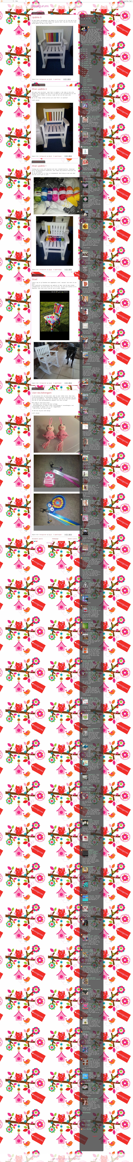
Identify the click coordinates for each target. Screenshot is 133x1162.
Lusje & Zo (86, 713)
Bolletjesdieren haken (94, 159)
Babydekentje (91, 774)
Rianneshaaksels (87, 280)
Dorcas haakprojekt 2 (94, 197)
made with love (87, 102)
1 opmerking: (57, 79)
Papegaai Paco (92, 455)
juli (85, 69)
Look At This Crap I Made (90, 1098)
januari (86, 91)
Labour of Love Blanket (94, 309)
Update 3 (36, 17)
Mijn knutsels (87, 581)
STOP (84, 967)
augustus (86, 67)
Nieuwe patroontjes (93, 1019)
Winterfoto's (91, 394)
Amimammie (85, 514)
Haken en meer (87, 880)
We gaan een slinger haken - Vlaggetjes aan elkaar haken (94, 381)
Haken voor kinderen (88, 422)
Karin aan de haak (88, 622)
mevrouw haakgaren (88, 336)
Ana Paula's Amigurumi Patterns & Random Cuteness (91, 950)
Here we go (85, 687)
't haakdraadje (87, 1046)
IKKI (89, 1060)
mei (85, 73)
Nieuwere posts (37, 539)
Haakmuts (85, 131)
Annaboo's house (87, 308)
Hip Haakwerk (86, 595)
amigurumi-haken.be (88, 1072)
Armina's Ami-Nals (88, 569)
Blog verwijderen (87, 368)
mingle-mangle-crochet (89, 351)
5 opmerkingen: (58, 383)
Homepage (55, 539)
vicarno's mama (87, 237)
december (86, 59)
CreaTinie (85, 605)
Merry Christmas (92, 623)
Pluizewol (85, 484)
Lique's (85, 743)
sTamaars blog (87, 686)
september (87, 65)
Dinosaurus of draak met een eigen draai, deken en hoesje (93, 746)
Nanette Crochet (87, 209)
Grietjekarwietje (87, 181)
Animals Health (87, 788)
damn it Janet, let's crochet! (91, 116)
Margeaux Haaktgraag (88, 661)
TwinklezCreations (88, 966)
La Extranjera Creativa (89, 1083)
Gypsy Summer (91, 485)
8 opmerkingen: (58, 156)
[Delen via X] (67, 79)
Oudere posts (72, 539)
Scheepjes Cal (86, 559)
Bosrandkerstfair (93, 634)
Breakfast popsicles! (94, 1099)
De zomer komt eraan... (94, 760)
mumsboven (85, 646)
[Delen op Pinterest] (70, 79)
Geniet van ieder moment (90, 632)
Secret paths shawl (93, 183)
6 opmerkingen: (58, 269)
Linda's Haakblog (87, 1120)
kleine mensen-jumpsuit (94, 979)
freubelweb (86, 905)
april (85, 75)
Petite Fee (86, 1002)
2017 (84, 49)
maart (85, 87)
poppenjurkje (91, 296)
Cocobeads (85, 407)
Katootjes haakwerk (88, 850)
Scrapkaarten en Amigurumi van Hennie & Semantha (91, 729)
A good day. (91, 881)
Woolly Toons (86, 1125)
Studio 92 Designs (88, 322)
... (83, 1116)
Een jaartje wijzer (93, 103)
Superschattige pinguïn (94, 867)
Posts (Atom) (59, 542)
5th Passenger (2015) (88, 662)
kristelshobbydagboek (89, 866)
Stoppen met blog (93, 582)
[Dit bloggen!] (65, 79)
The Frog (90, 149)
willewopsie (86, 1031)
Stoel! (34, 279)
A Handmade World (87, 1017)
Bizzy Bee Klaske (87, 266)
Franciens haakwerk (88, 195)
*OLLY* (84, 759)
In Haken (85, 222)
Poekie (84, 919)
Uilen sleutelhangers (41, 392)
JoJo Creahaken (87, 988)
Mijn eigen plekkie (88, 543)
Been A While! (86, 570)
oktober (86, 63)
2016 (84, 51)
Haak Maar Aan (87, 295)
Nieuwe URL (91, 895)
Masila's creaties (88, 1058)
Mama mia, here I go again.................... (94, 338)
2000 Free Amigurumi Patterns (91, 172)
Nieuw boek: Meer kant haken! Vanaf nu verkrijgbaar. (94, 502)
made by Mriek (87, 378)
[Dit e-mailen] (64, 79)
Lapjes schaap (92, 515)
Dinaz (84, 773)
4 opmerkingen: (58, 534)
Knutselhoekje (87, 1112)
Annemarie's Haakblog (89, 158)
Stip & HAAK (86, 454)
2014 (84, 55)
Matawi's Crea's (87, 470)
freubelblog (86, 557)
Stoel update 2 (39, 89)
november (86, 61)
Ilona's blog (86, 934)
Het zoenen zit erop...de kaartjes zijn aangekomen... (93, 608)
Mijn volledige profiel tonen (89, 44)
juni (85, 71)
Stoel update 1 (39, 166)
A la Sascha (86, 499)
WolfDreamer (86, 528)
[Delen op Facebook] (68, 79)
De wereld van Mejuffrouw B (91, 792)
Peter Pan (91, 731)
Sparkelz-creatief (88, 438)
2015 (84, 53)
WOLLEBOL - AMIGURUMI (89, 787)
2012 (84, 94)
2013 (84, 57)
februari (86, 89)
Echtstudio (86, 834)
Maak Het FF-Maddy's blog (90, 698)
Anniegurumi (40, 6)
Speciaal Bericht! (93, 471)
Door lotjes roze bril (89, 977)
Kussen (90, 1033)
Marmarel (85, 250)
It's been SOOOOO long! (94, 952)
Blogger (78, 1159)
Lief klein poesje (93, 648)
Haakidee (85, 894)
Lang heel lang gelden (94, 989)
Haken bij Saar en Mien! (90, 672)
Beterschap (91, 323)
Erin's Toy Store (87, 1129)
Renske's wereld (87, 819)
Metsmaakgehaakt (87, 366)
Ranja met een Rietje (89, 393)
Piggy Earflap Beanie (94, 117)
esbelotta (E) (87, 808)
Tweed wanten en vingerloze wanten (91, 239)
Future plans (86, 809)
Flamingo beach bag (93, 545)
